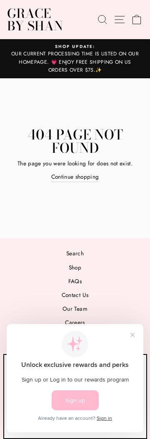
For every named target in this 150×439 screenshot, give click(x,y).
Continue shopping (75, 176)
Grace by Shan (35, 19)
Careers (75, 322)
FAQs (75, 281)
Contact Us (75, 295)
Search (75, 253)
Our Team (75, 308)
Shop (75, 267)
